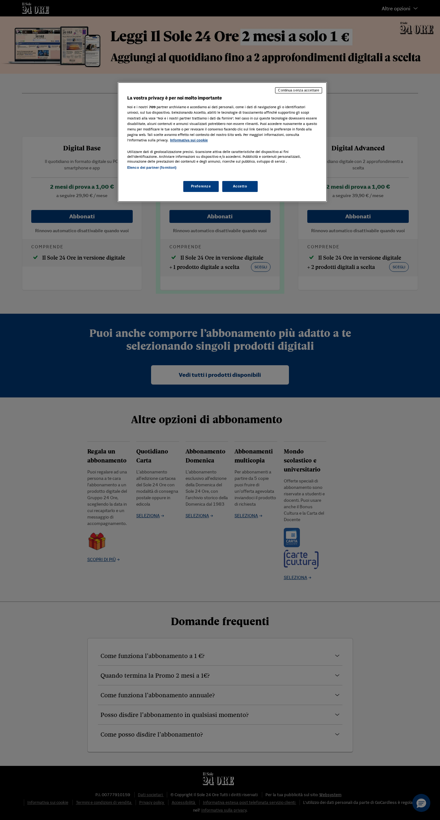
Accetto (240, 186)
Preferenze (201, 186)
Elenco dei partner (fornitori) (152, 167)
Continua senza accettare (298, 90)
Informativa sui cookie (189, 140)
